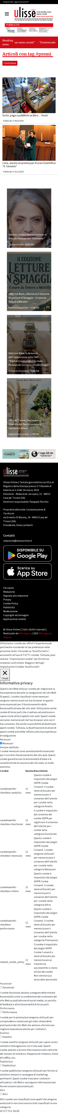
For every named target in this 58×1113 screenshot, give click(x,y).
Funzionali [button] (6, 983)
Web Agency (25, 633)
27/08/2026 (34, 307)
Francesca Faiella (16, 244)
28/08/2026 (29, 244)
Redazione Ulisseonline (19, 307)
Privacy (7, 599)
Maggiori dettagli (34, 663)
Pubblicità (9, 607)
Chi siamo (8, 588)
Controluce (10, 63)
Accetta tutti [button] (32, 667)
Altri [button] (2, 1090)
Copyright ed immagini (16, 615)
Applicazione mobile (14, 619)
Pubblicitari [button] (6, 1061)
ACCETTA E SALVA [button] (9, 1111)
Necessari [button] (5, 739)
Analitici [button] (4, 1033)
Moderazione (10, 611)
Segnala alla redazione (15, 596)
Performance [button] (7, 1008)
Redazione (9, 592)
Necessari (8, 743)
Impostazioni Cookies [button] (12, 667)
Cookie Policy (10, 603)
